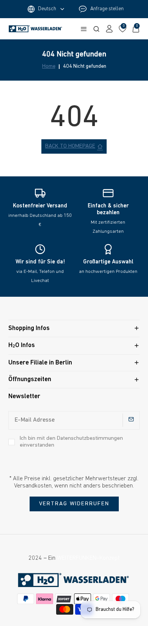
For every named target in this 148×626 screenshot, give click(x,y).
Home (48, 66)
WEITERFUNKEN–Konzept (88, 558)
